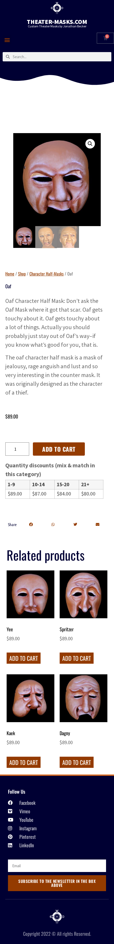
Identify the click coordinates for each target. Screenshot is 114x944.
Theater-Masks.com (57, 22)
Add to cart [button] (23, 658)
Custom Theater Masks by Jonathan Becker (57, 26)
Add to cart (59, 449)
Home (9, 273)
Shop (22, 273)
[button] (7, 39)
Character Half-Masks (46, 273)
